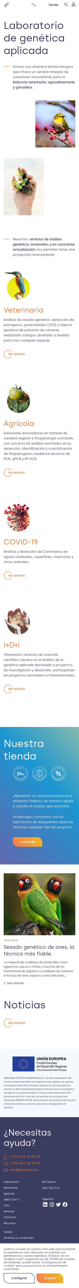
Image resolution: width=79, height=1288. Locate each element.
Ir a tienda (27, 842)
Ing (51, 1187)
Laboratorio (11, 1181)
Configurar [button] (19, 1278)
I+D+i (6, 1205)
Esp (44, 1187)
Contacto (10, 1217)
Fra (57, 1187)
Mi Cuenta (48, 1181)
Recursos (9, 1223)
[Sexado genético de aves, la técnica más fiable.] (39, 904)
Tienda (53, 5)
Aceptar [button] (50, 1278)
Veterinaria (11, 940)
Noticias (9, 1211)
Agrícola (9, 1193)
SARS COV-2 (11, 1199)
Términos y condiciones (19, 1238)
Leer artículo (15, 983)
